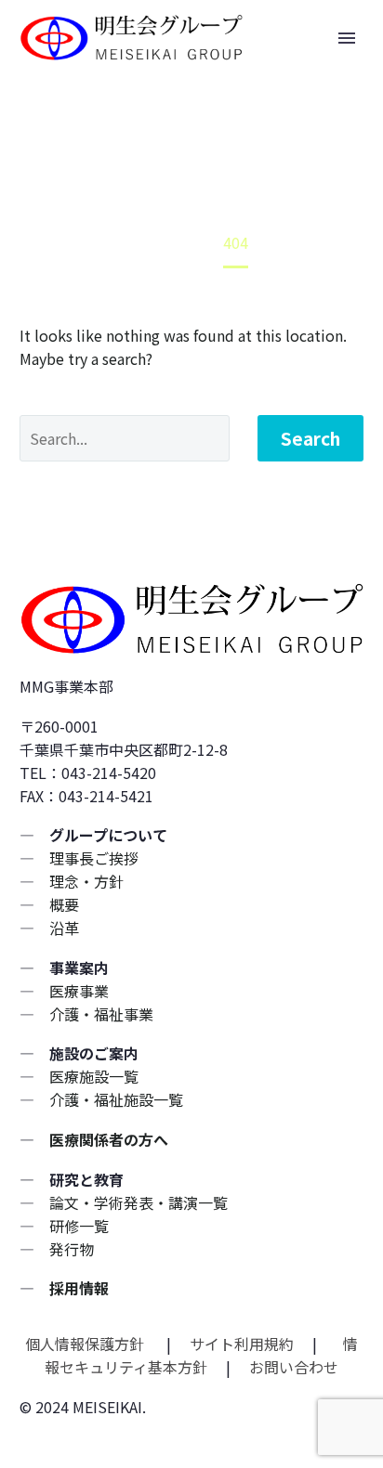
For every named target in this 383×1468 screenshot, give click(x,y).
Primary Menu (346, 38)
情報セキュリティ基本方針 (201, 1355)
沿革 (64, 927)
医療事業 (79, 991)
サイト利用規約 (240, 1343)
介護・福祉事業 (101, 1014)
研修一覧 (79, 1226)
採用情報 (79, 1288)
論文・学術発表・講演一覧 (138, 1202)
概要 (64, 904)
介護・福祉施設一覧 (116, 1099)
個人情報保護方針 (86, 1343)
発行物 (71, 1249)
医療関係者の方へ (108, 1139)
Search (310, 437)
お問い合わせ (293, 1367)
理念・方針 (86, 881)
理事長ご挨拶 (94, 858)
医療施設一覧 (94, 1076)
